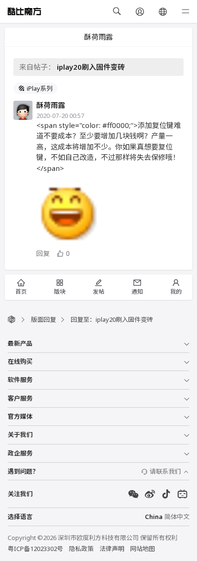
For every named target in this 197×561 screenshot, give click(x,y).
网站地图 (142, 548)
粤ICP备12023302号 (35, 548)
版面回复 (43, 319)
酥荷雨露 (50, 105)
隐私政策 (81, 548)
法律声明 (111, 548)
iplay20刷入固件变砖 (91, 67)
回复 (43, 253)
